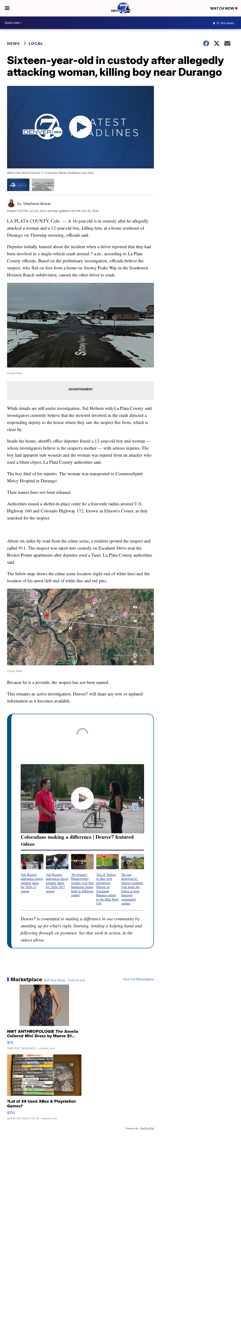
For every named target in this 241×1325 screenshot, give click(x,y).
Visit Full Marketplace (138, 979)
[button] (32, 873)
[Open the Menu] (7, 8)
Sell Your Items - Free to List (64, 980)
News (13, 43)
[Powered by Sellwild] (147, 1128)
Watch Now (222, 8)
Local (36, 43)
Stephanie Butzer (37, 203)
